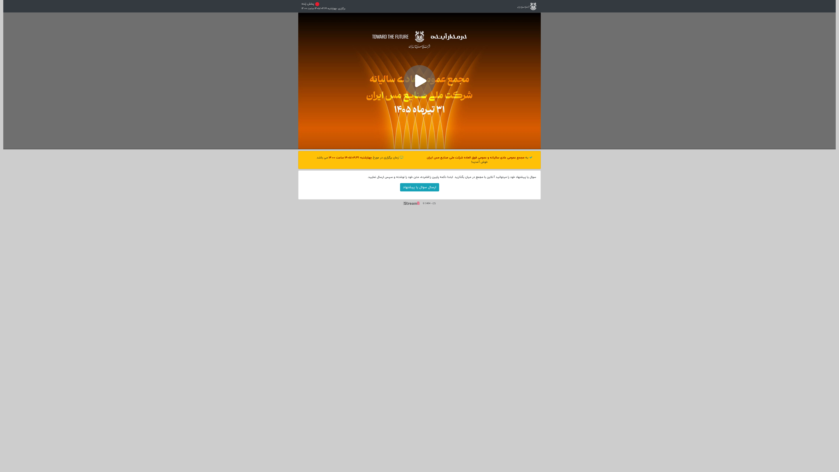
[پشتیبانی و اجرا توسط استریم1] (412, 203)
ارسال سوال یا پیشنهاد (419, 187)
